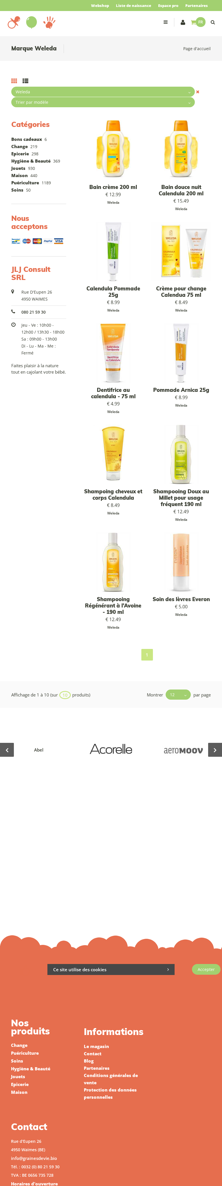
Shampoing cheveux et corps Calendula (113, 494)
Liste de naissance (133, 5)
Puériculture (25, 182)
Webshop (100, 5)
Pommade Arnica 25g (181, 390)
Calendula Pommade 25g (113, 291)
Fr (200, 22)
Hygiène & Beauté (31, 161)
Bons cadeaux (26, 139)
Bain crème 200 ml (113, 187)
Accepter (206, 969)
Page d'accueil (197, 48)
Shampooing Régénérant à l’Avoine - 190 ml (113, 605)
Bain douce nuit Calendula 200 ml (181, 190)
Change (19, 146)
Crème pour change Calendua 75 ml (181, 291)
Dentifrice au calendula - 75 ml (113, 393)
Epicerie (20, 154)
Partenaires (196, 5)
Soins (17, 190)
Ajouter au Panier (116, 150)
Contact (92, 1053)
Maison (19, 175)
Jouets (18, 168)
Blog (89, 1061)
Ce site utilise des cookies (79, 969)
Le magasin (96, 1046)
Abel (38, 750)
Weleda (113, 202)
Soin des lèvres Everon (181, 599)
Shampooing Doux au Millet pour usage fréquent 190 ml (181, 497)
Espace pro (168, 5)
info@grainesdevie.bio (34, 1158)
